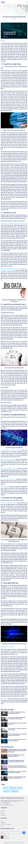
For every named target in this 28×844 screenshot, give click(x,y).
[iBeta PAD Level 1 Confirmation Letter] (4, 837)
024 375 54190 (6, 802)
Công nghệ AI (14, 791)
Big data (5, 788)
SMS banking (13, 788)
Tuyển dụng (3, 813)
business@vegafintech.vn (8, 805)
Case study (3, 815)
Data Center (6, 791)
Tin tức (2, 812)
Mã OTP (20, 788)
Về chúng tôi (3, 810)
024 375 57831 (6, 803)
